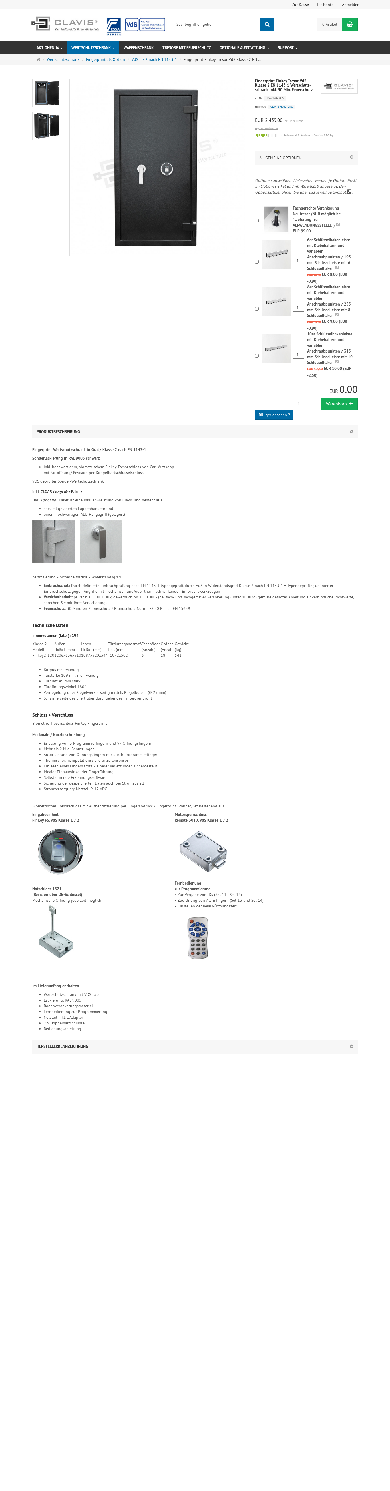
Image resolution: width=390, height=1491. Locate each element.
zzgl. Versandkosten (266, 128)
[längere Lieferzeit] (267, 135)
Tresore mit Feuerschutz (186, 47)
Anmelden (350, 4)
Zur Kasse (300, 4)
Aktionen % (48, 47)
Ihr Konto (325, 4)
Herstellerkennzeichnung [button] (62, 1046)
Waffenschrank (139, 47)
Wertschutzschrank (91, 47)
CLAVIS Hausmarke (281, 106)
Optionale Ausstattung (243, 47)
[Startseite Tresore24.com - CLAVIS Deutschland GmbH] (97, 24)
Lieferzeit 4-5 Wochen (296, 135)
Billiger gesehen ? (274, 414)
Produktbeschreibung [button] (58, 431)
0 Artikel (329, 24)
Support (286, 47)
